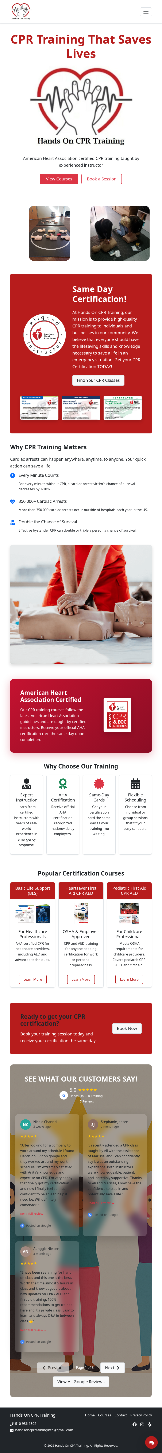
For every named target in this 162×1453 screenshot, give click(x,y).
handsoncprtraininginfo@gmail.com (44, 1430)
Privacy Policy (141, 1415)
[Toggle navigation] (146, 11)
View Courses (59, 179)
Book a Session (101, 179)
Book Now (127, 1028)
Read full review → (33, 1214)
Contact (121, 1415)
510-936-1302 (25, 1423)
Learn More (32, 979)
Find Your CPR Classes (98, 380)
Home (90, 1415)
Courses (104, 1415)
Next (109, 1368)
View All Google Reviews (81, 1381)
